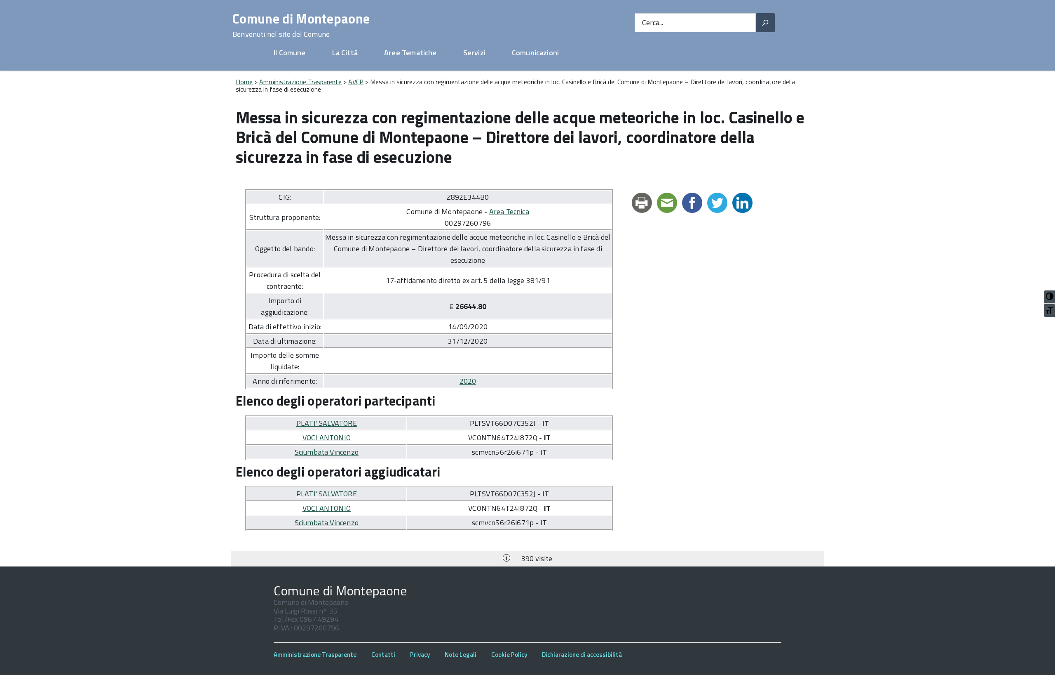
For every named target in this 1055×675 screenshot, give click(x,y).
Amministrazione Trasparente (300, 82)
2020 (468, 381)
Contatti (383, 654)
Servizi (474, 52)
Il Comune (290, 52)
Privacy (420, 654)
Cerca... (652, 23)
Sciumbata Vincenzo (327, 452)
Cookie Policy (509, 654)
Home (244, 82)
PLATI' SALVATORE (326, 423)
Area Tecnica (509, 211)
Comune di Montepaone (301, 25)
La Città (345, 52)
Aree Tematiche (410, 52)
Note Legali (460, 654)
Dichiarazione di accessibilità (582, 654)
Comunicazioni (535, 52)
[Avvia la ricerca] (765, 22)
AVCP (355, 82)
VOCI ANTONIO (326, 437)
